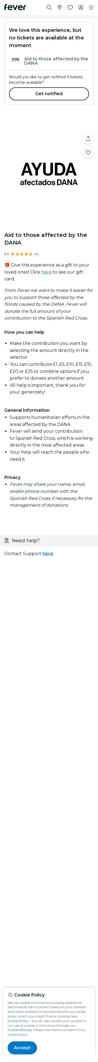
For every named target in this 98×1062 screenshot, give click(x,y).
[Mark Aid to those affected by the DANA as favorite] (88, 152)
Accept (22, 1047)
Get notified (49, 93)
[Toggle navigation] (91, 7)
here (46, 272)
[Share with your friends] (88, 138)
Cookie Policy (18, 1021)
